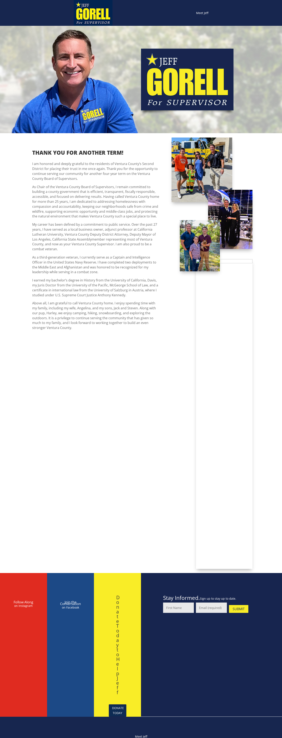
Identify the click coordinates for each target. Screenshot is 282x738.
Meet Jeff (202, 13)
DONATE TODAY (118, 710)
